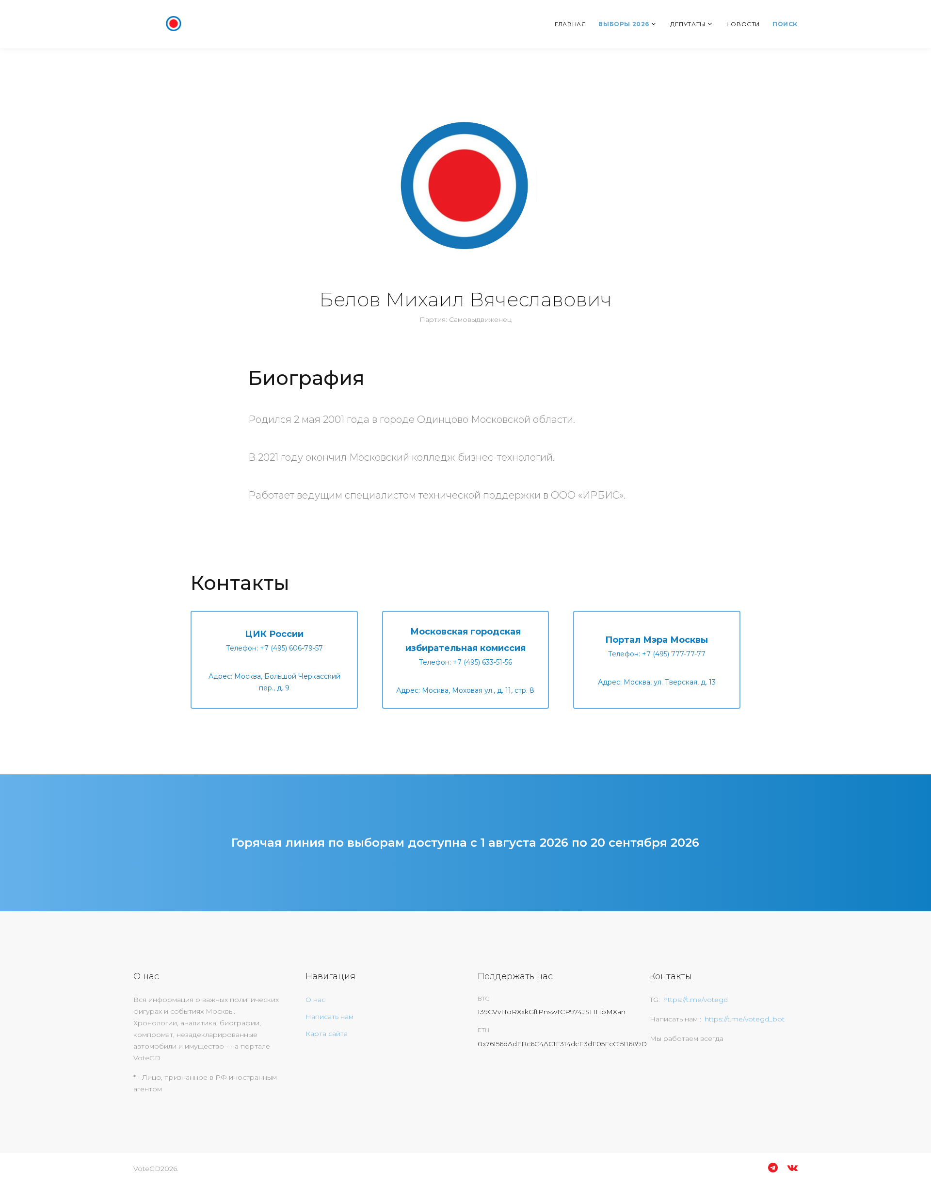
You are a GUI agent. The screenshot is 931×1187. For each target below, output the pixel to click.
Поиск (785, 24)
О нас (315, 999)
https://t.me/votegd (695, 999)
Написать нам (329, 1016)
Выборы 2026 (623, 24)
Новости (743, 24)
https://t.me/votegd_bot (745, 1019)
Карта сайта (326, 1033)
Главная (570, 24)
